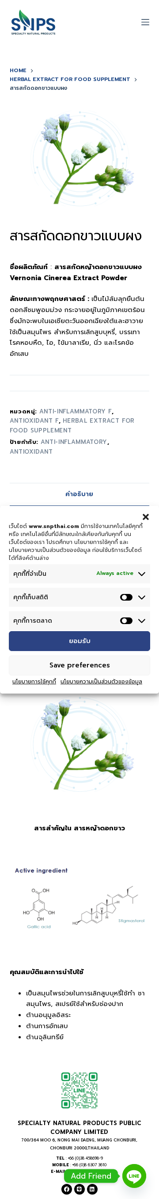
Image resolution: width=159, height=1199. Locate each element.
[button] (145, 516)
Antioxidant (31, 451)
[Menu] (145, 22)
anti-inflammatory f (75, 411)
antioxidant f (34, 420)
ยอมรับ (80, 641)
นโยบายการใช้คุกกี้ (34, 682)
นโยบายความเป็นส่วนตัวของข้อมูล (101, 682)
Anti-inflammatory (74, 442)
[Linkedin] (92, 1189)
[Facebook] (66, 1189)
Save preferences (79, 665)
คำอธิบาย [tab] (79, 494)
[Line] (79, 1189)
